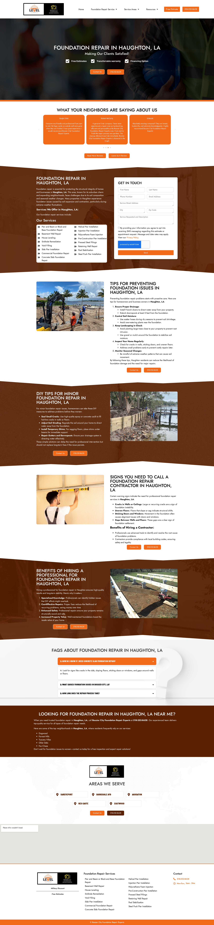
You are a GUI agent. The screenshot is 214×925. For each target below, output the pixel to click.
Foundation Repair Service (102, 9)
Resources (150, 9)
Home (81, 9)
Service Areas (130, 9)
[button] (39, 129)
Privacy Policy (132, 237)
